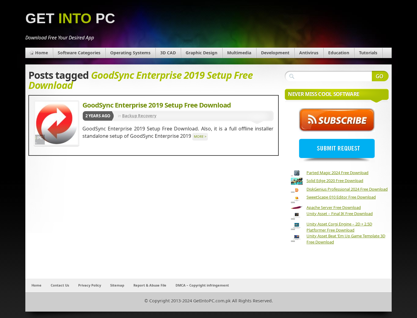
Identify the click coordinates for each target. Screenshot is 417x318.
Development (275, 53)
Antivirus (308, 53)
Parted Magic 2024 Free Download (337, 172)
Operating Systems (130, 53)
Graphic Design (201, 53)
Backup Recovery (139, 116)
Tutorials (368, 53)
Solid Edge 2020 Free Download (334, 180)
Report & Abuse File (149, 285)
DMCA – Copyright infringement (202, 285)
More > (200, 136)
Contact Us (60, 285)
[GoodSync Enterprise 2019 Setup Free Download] (56, 123)
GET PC (70, 18)
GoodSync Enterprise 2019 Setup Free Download (156, 104)
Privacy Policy (89, 285)
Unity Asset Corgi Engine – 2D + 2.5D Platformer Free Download (339, 227)
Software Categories (79, 53)
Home (41, 53)
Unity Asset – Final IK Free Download (339, 213)
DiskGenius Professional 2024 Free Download (347, 189)
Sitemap (117, 285)
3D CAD (168, 53)
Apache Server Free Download (333, 207)
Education (338, 53)
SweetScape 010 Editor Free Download (341, 197)
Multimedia (239, 53)
